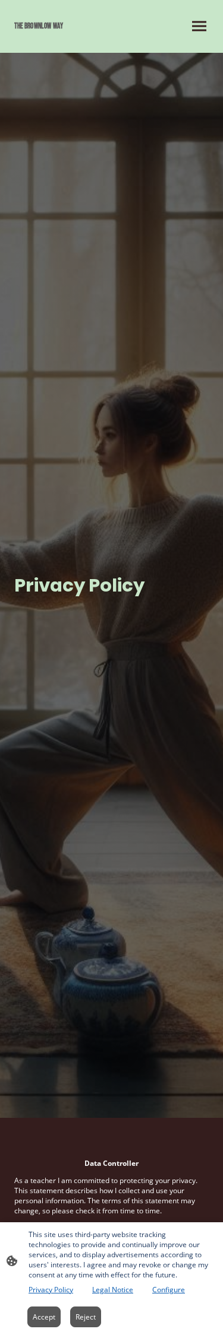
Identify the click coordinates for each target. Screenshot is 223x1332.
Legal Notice (112, 1290)
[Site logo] (60, 38)
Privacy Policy (51, 1290)
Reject (86, 1317)
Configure (168, 1290)
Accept (44, 1317)
